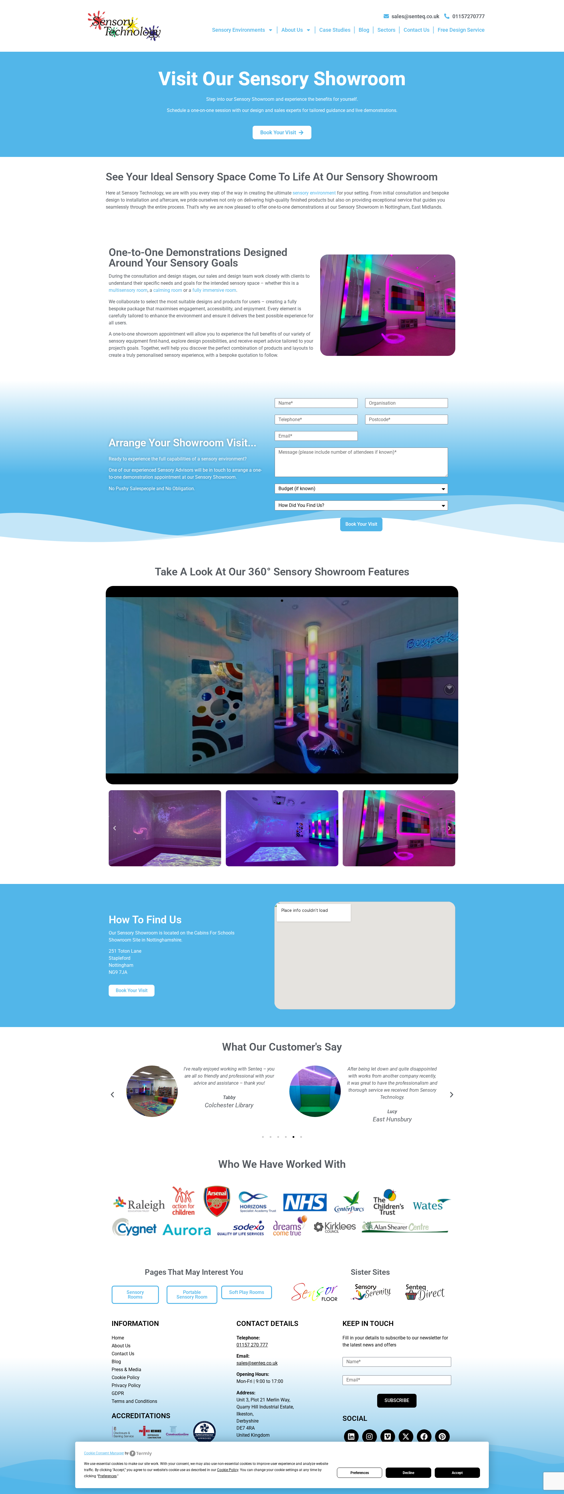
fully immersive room (214, 290)
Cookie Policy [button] (227, 1470)
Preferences (359, 1473)
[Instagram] (369, 1436)
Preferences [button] (107, 1476)
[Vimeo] (387, 1436)
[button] (115, 828)
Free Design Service (461, 30)
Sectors (386, 30)
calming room (167, 290)
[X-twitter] (406, 1436)
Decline (408, 1473)
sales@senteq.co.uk (257, 1363)
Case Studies (334, 30)
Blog (364, 30)
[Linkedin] (351, 1436)
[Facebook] (424, 1436)
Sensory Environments (238, 30)
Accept (457, 1473)
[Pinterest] (442, 1436)
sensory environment (314, 193)
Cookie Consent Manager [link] (104, 1453)
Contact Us (416, 30)
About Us (292, 30)
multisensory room (128, 290)
